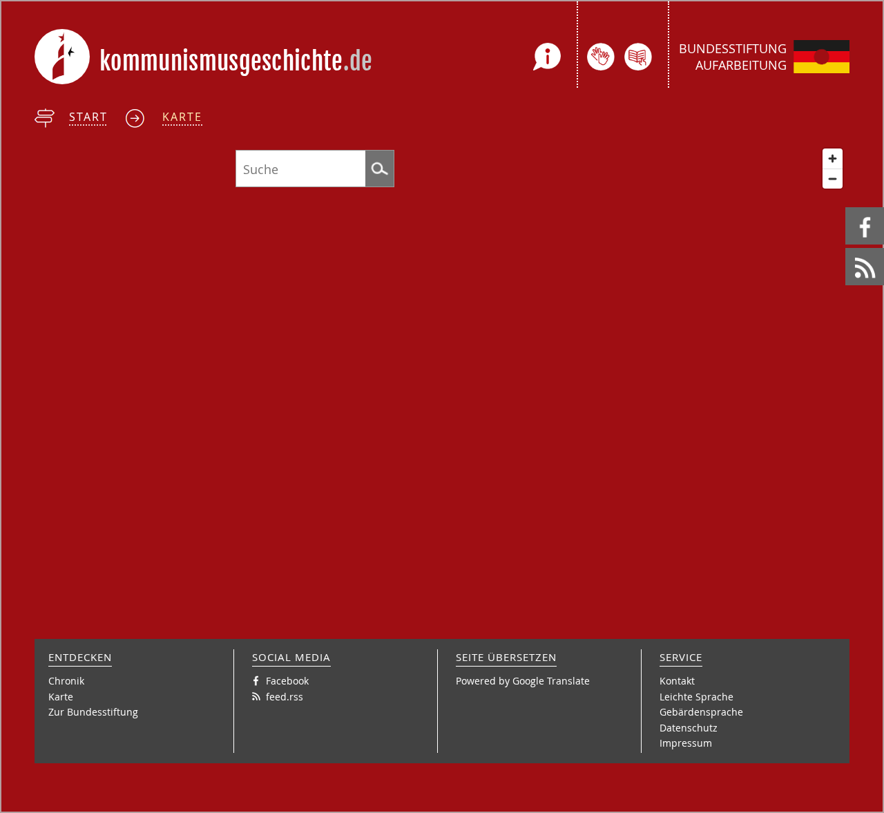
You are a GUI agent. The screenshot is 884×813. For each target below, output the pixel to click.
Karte (182, 116)
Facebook (847, 207)
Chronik (66, 680)
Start (88, 116)
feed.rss (846, 248)
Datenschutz (689, 727)
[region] (442, 383)
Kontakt (677, 680)
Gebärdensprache (701, 711)
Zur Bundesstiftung (93, 711)
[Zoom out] (833, 179)
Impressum (686, 742)
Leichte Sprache (696, 696)
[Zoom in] (833, 159)
